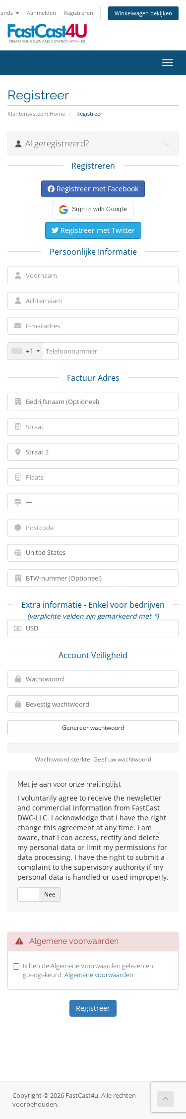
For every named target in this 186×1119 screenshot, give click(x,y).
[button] (93, 210)
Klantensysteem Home (36, 113)
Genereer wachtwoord (93, 727)
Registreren (78, 12)
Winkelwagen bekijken (143, 13)
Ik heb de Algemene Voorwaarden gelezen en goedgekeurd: (88, 970)
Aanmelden (41, 12)
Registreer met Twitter (97, 230)
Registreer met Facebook (96, 188)
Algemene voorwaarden (98, 974)
